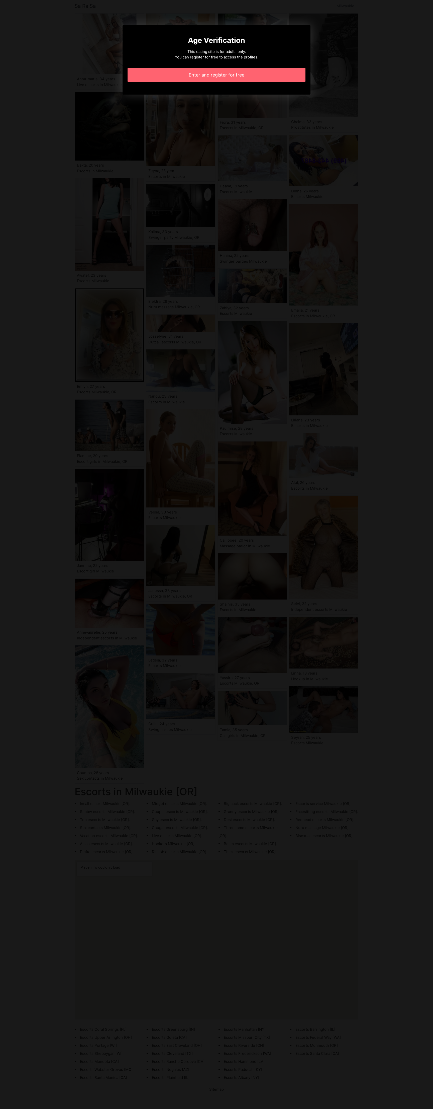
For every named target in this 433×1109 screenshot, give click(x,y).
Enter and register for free (216, 75)
